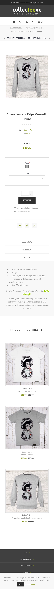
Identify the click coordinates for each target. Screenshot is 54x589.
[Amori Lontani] (27, 360)
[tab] (27, 242)
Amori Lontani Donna (27, 391)
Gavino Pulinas (29, 130)
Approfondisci (30, 584)
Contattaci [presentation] (27, 257)
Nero (27, 163)
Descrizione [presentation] (27, 241)
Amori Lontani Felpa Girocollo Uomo (27, 517)
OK (20, 584)
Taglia (27, 173)
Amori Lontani (27, 454)
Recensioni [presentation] (27, 249)
